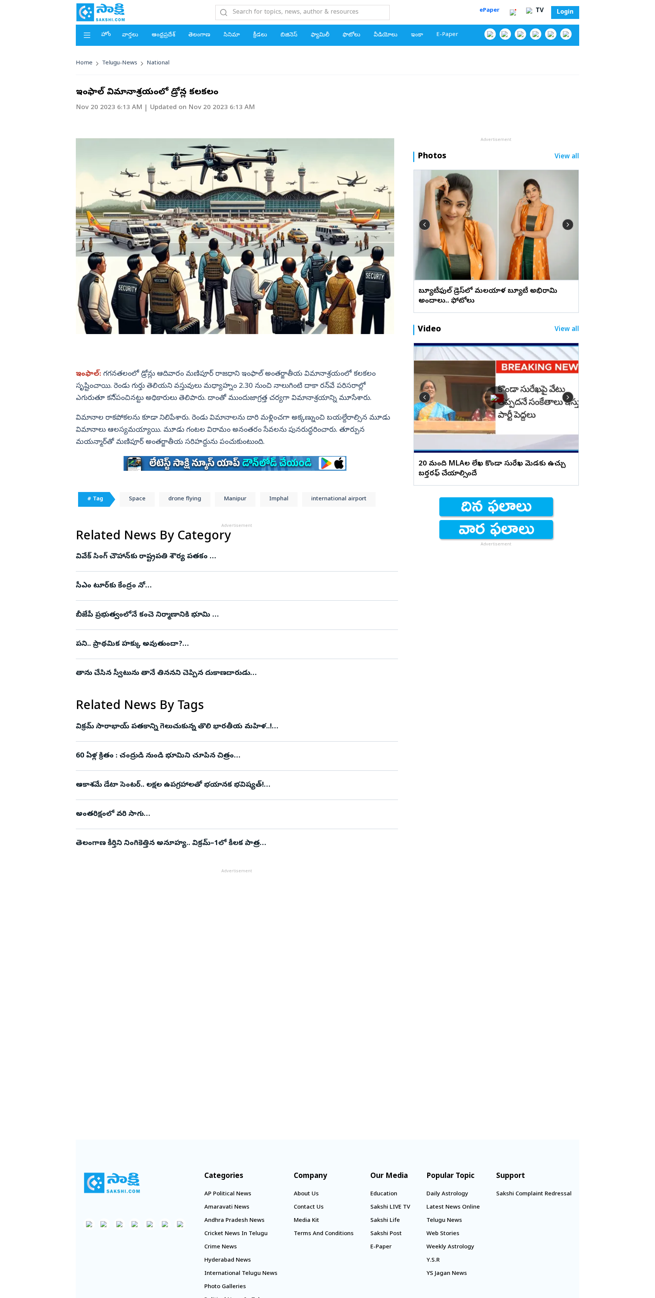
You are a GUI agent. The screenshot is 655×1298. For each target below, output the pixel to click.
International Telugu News (240, 1274)
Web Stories (442, 1234)
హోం (106, 35)
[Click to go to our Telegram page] (165, 1224)
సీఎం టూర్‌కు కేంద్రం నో (227, 586)
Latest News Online (453, 1207)
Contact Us (309, 1207)
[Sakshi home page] (111, 1182)
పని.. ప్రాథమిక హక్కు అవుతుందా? (234, 644)
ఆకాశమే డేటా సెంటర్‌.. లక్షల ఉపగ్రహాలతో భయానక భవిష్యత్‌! (230, 785)
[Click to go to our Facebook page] (490, 34)
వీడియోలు (386, 35)
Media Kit (306, 1221)
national (158, 63)
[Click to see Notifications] (513, 12)
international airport (339, 499)
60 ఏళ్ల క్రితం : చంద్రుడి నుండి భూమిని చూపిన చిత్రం (235, 756)
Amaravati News (226, 1207)
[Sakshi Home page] (100, 12)
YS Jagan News (446, 1274)
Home (84, 63)
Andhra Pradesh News (234, 1221)
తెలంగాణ (199, 35)
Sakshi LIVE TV (390, 1207)
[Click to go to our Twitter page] (520, 34)
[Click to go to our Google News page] (566, 34)
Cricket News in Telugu (236, 1234)
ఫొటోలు (351, 35)
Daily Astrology (447, 1194)
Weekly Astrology (450, 1247)
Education (383, 1194)
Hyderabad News (227, 1260)
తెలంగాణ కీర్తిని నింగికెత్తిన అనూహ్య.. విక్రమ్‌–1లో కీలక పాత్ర (232, 843)
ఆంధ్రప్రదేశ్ (163, 35)
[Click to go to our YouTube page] (550, 34)
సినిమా (232, 35)
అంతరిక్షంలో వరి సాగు (227, 814)
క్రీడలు (260, 35)
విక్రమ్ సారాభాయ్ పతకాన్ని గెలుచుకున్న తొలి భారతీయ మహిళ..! (232, 727)
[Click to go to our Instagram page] (535, 34)
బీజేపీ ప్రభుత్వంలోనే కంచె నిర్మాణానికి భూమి (230, 615)
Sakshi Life (385, 1221)
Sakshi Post (386, 1234)
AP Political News (227, 1194)
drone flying (184, 499)
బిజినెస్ (289, 35)
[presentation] (424, 224)
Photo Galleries (225, 1287)
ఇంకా (417, 35)
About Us (306, 1194)
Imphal (278, 499)
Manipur (235, 499)
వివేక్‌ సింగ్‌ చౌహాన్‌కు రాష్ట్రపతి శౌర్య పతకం (237, 557)
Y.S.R (433, 1260)
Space (137, 499)
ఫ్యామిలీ (320, 35)
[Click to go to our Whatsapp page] (505, 34)
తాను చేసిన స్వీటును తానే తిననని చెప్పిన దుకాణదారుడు (223, 673)
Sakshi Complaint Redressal (534, 1194)
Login (565, 12)
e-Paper (447, 35)
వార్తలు (130, 35)
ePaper (489, 10)
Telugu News (444, 1221)
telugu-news (119, 63)
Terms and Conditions (324, 1234)
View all (567, 157)
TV (539, 11)
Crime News (220, 1247)
